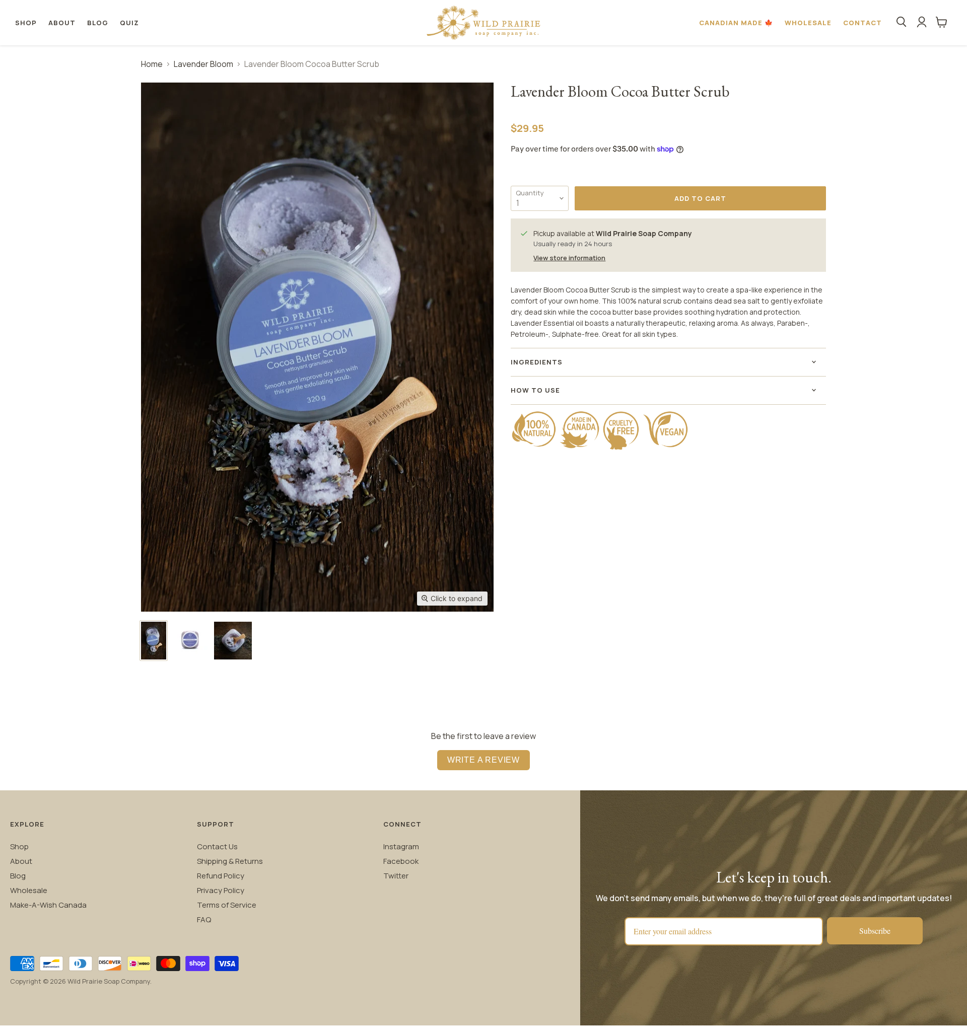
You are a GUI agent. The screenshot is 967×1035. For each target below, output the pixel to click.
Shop (26, 22)
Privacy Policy (220, 890)
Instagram (401, 846)
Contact (862, 22)
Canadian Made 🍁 (736, 22)
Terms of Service (226, 905)
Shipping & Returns (230, 861)
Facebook (401, 861)
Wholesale (808, 22)
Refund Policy (220, 875)
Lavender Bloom (203, 63)
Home (152, 63)
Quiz (129, 22)
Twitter (395, 875)
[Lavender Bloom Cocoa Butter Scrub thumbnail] (153, 640)
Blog (97, 22)
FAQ (204, 919)
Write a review (483, 760)
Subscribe (874, 930)
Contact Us (217, 846)
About (62, 22)
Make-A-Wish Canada (48, 905)
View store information (569, 258)
